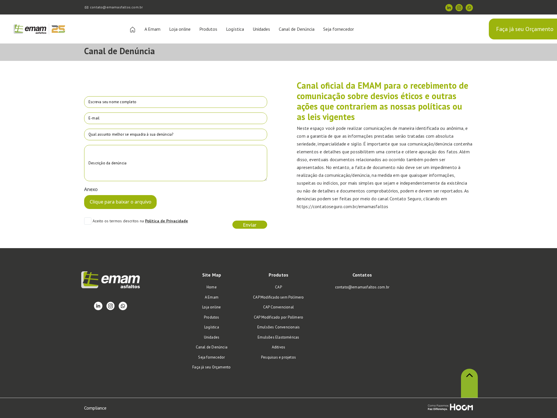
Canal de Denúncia (296, 29)
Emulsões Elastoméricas (278, 337)
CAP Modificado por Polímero (278, 317)
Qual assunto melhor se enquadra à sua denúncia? (130, 134)
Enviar (249, 224)
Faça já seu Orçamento (525, 29)
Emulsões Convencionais (278, 327)
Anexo (91, 189)
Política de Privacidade (166, 220)
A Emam (152, 29)
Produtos (208, 29)
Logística (235, 29)
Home (212, 287)
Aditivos (278, 347)
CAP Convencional (278, 307)
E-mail (94, 118)
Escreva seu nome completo (112, 101)
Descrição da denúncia (107, 163)
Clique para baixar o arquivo (120, 202)
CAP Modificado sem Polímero (278, 297)
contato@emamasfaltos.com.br (116, 7)
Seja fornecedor (338, 29)
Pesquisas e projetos (278, 357)
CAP (278, 287)
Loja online (180, 29)
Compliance (95, 408)
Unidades (261, 29)
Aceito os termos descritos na (118, 220)
